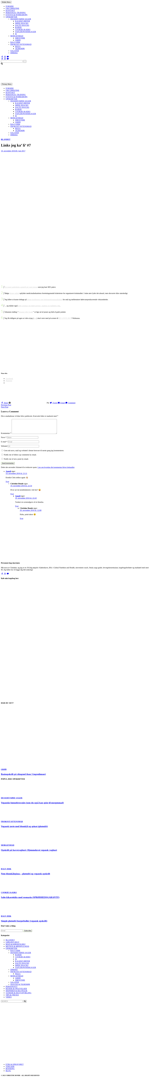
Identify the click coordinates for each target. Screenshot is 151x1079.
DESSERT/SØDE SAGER (20, 19)
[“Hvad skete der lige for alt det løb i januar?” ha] (26, 1033)
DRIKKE (14, 53)
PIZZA (18, 46)
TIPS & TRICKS (12, 995)
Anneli (8, 471)
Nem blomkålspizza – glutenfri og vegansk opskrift (25, 873)
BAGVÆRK (15, 42)
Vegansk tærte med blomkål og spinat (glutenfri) (24, 826)
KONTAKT (10, 11)
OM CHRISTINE (12, 8)
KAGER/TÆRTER (22, 21)
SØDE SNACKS (21, 23)
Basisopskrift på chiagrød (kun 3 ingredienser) (23, 774)
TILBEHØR (20, 49)
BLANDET (5, 139)
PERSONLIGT (11, 986)
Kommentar (6, 433)
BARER (18, 27)
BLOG (8, 1071)
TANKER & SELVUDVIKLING (18, 993)
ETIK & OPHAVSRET (15, 1064)
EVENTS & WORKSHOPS (16, 15)
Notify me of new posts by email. (16, 459)
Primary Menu (6, 84)
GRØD (18, 40)
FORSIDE (10, 6)
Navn (3, 437)
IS (16, 34)
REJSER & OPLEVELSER (16, 989)
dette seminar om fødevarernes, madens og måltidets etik (39, 306)
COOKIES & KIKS (22, 30)
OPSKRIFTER (11, 17)
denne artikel (14, 293)
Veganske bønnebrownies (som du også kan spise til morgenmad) (32, 802)
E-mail (4, 442)
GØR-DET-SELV (12, 942)
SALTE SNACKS (22, 25)
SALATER (14, 51)
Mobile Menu (6, 2)
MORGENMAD (16, 36)
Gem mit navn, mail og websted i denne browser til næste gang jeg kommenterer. (34, 451)
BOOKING (10, 1069)
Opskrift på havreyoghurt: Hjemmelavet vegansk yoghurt (29, 850)
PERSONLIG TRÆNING (16, 13)
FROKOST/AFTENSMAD (20, 44)
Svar (7, 482)
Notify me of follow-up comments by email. (20, 455)
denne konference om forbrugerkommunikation (44, 300)
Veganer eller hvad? (25, 312)
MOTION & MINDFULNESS (17, 946)
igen (35, 318)
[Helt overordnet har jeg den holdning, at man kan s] (125, 1051)
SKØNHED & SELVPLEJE (16, 991)
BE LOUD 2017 (65, 318)
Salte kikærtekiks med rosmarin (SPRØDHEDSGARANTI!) (30, 897)
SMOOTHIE (20, 38)
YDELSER (10, 1066)
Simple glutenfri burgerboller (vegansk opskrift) (24, 921)
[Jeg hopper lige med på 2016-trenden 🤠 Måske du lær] (26, 1051)
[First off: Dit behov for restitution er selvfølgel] (75, 1033)
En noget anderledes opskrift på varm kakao (21, 287)
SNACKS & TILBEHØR (20, 984)
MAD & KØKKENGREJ (15, 944)
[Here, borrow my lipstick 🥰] (75, 1051)
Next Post (4, 407)
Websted (4, 446)
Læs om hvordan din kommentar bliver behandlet (56, 467)
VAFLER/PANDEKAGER (25, 32)
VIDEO (9, 997)
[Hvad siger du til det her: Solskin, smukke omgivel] (125, 1033)
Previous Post (6, 405)
